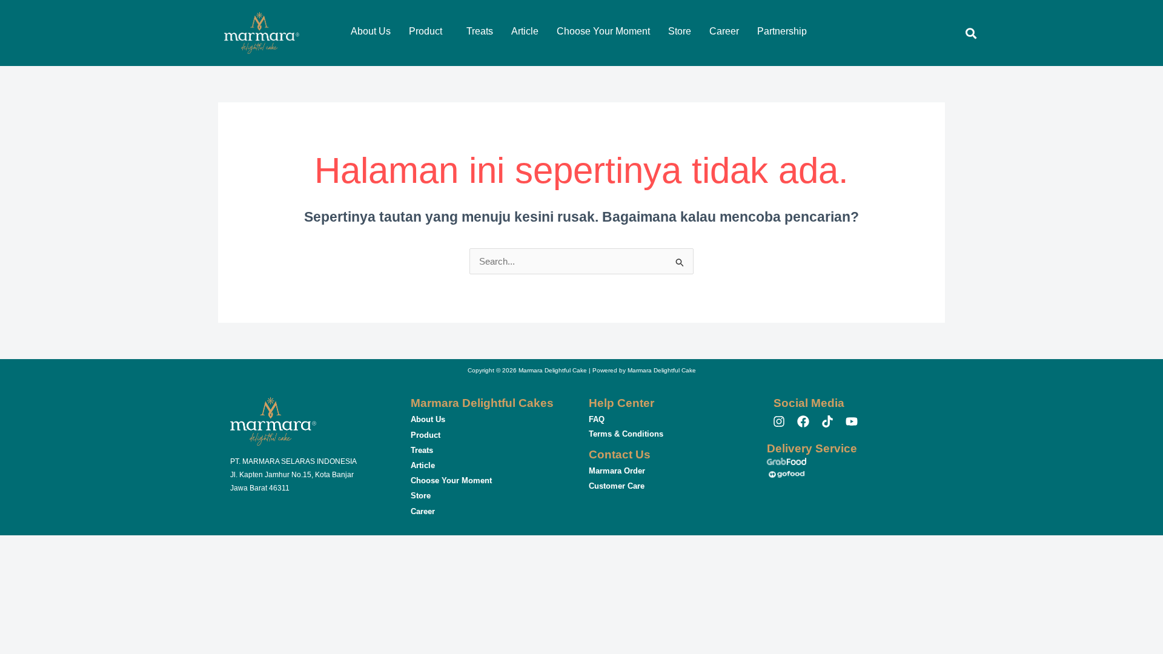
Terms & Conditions (626, 433)
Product (425, 31)
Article (524, 31)
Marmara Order (617, 470)
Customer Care (616, 485)
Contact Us (620, 454)
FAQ (597, 419)
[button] (428, 31)
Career (724, 31)
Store (679, 31)
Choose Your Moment (603, 31)
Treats (479, 31)
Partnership (782, 31)
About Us (371, 31)
